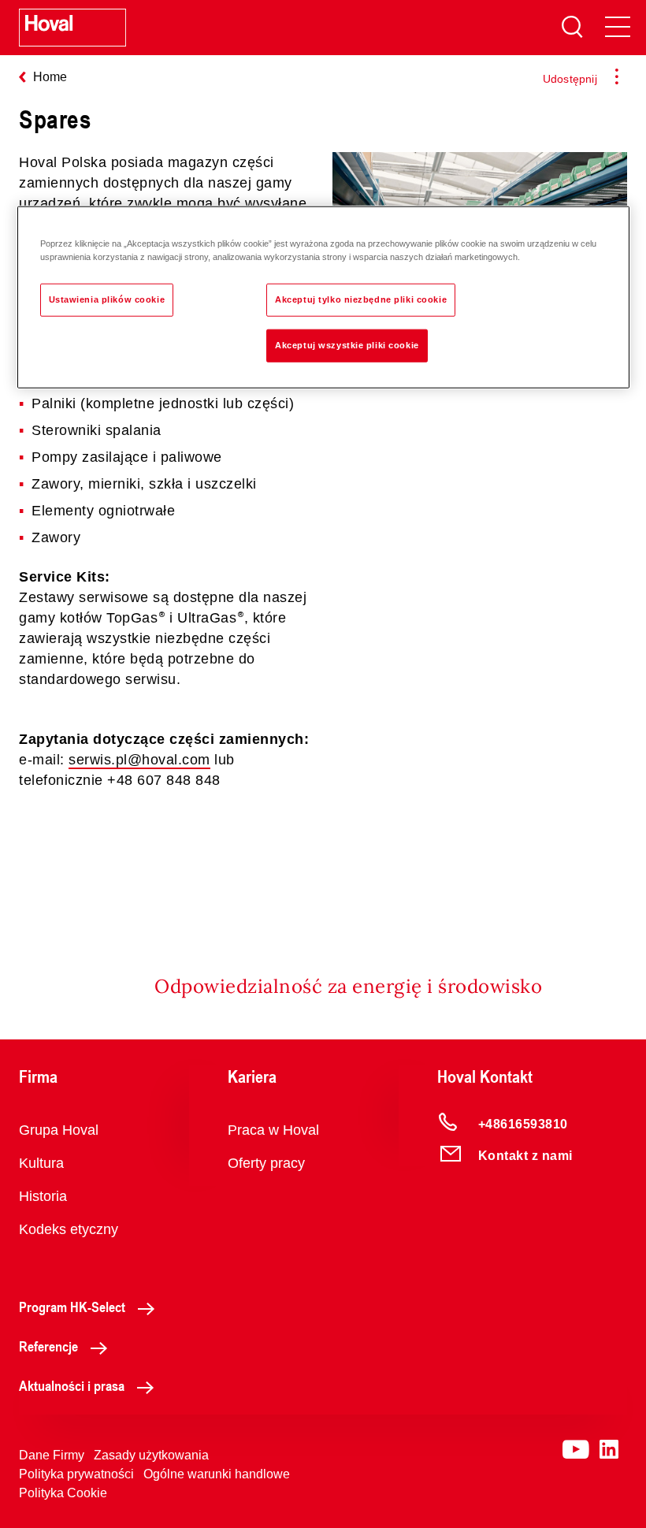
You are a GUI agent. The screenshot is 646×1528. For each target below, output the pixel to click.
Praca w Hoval (273, 1130)
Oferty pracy (266, 1163)
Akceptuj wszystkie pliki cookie (347, 345)
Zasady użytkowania (151, 1455)
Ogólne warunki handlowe (216, 1474)
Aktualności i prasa (71, 1385)
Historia (43, 1196)
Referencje (48, 1346)
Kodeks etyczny (68, 1229)
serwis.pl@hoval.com (139, 760)
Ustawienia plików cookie (107, 299)
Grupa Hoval (58, 1130)
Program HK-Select (72, 1306)
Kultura (41, 1163)
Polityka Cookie (63, 1493)
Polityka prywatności (76, 1474)
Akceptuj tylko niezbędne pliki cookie (361, 299)
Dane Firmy (51, 1455)
